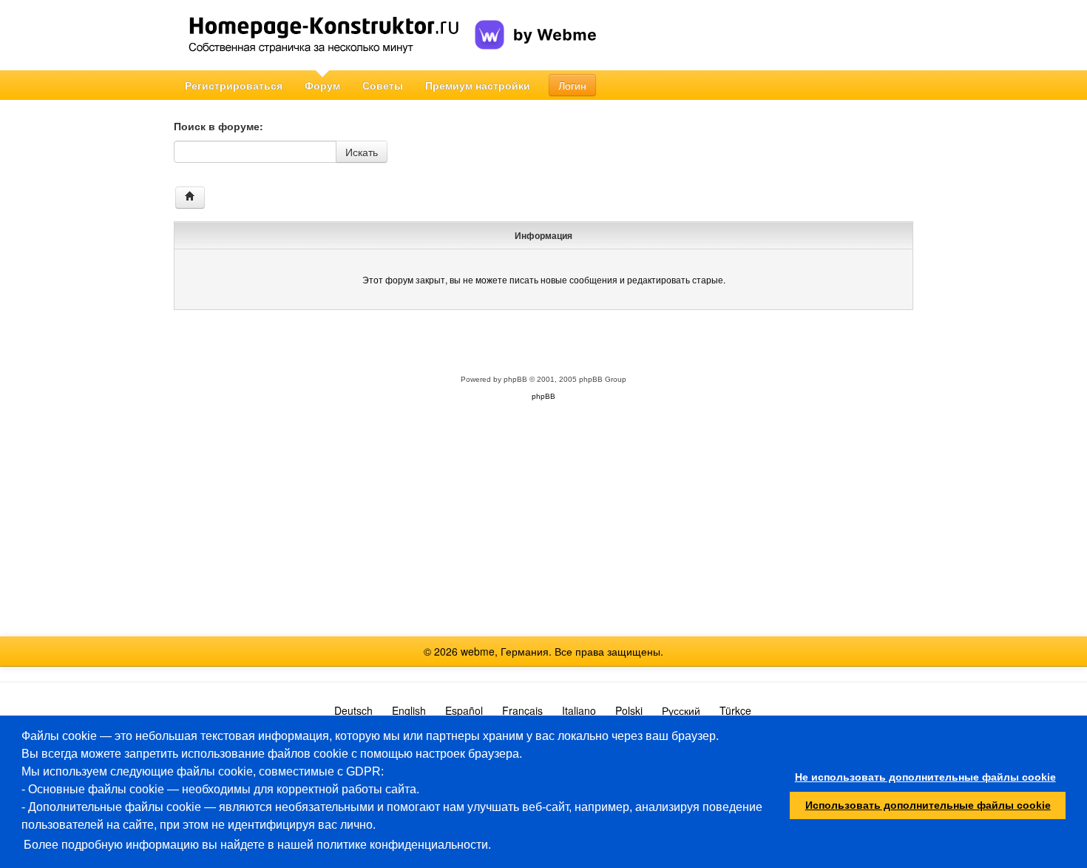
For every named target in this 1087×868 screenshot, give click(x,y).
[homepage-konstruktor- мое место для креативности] (324, 35)
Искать (361, 151)
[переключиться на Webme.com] (536, 23)
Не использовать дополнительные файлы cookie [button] (925, 777)
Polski (629, 710)
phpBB (515, 379)
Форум (322, 85)
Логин (572, 85)
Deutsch (353, 710)
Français (522, 710)
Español (464, 710)
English (409, 710)
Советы (382, 85)
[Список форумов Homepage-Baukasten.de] (190, 197)
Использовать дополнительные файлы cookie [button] (928, 805)
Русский (681, 710)
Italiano (579, 710)
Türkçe (735, 710)
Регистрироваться (233, 85)
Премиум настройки (477, 85)
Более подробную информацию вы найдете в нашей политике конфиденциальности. (257, 844)
